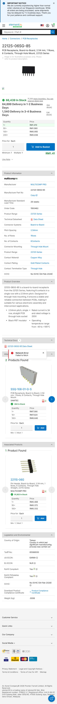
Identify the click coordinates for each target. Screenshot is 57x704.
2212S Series (36, 214)
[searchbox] (26, 32)
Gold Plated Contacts (40, 263)
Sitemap (43, 672)
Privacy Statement (9, 669)
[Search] (53, 32)
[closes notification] (54, 3)
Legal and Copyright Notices (30, 669)
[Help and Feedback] (51, 698)
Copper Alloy (36, 257)
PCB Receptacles (30, 38)
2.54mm (34, 230)
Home (4, 38)
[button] (3, 25)
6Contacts (35, 241)
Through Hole (36, 268)
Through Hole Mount (39, 246)
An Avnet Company (10, 686)
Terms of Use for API (29, 672)
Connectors (15, 38)
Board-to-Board (37, 225)
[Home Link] (20, 25)
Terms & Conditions (10, 672)
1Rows (33, 235)
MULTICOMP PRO (38, 184)
